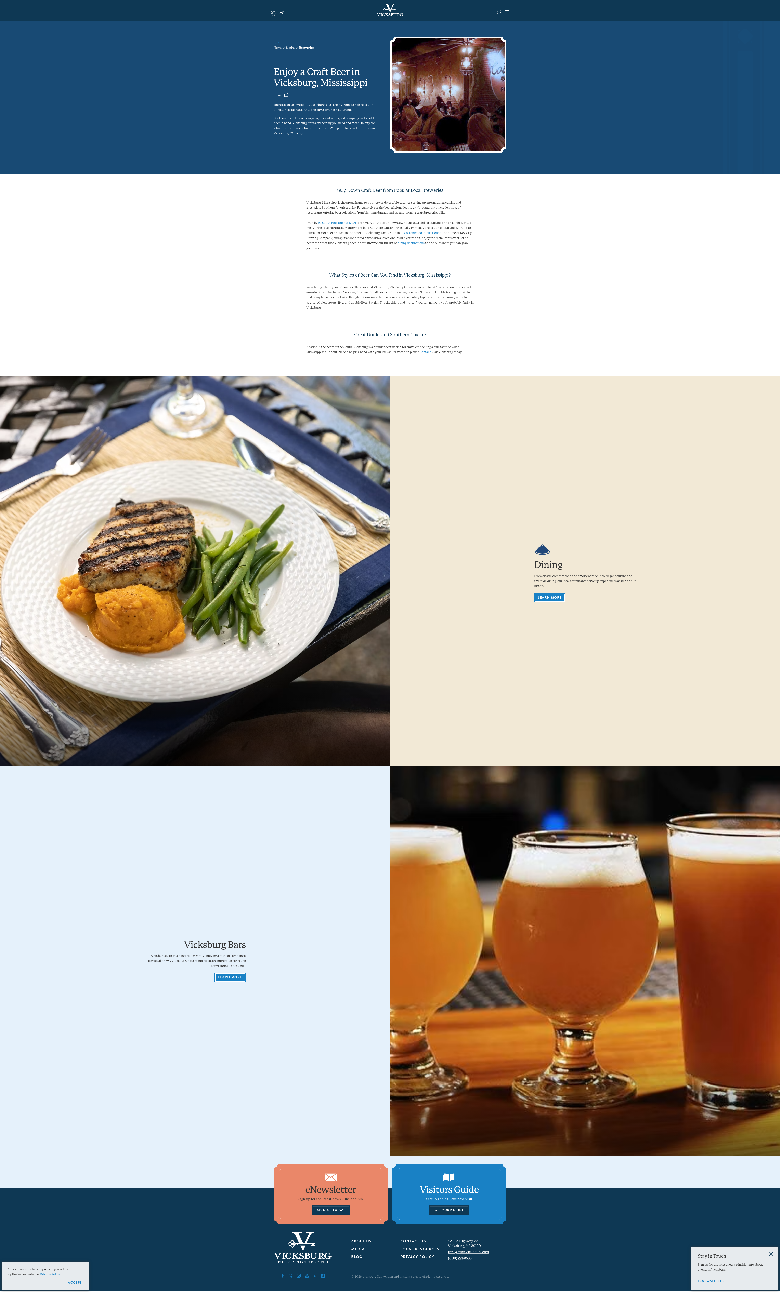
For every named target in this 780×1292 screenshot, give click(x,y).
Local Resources (420, 1249)
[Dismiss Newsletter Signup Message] (771, 1254)
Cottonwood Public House (422, 233)
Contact (425, 352)
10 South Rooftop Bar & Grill (338, 223)
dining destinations (411, 243)
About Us (361, 1241)
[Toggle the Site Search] (499, 11)
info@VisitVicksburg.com (468, 1252)
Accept (75, 1282)
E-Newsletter (711, 1281)
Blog (356, 1257)
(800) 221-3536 (460, 1258)
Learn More (550, 597)
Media (358, 1249)
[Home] (390, 10)
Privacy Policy (417, 1257)
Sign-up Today (330, 1210)
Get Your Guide (449, 1210)
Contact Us (413, 1241)
